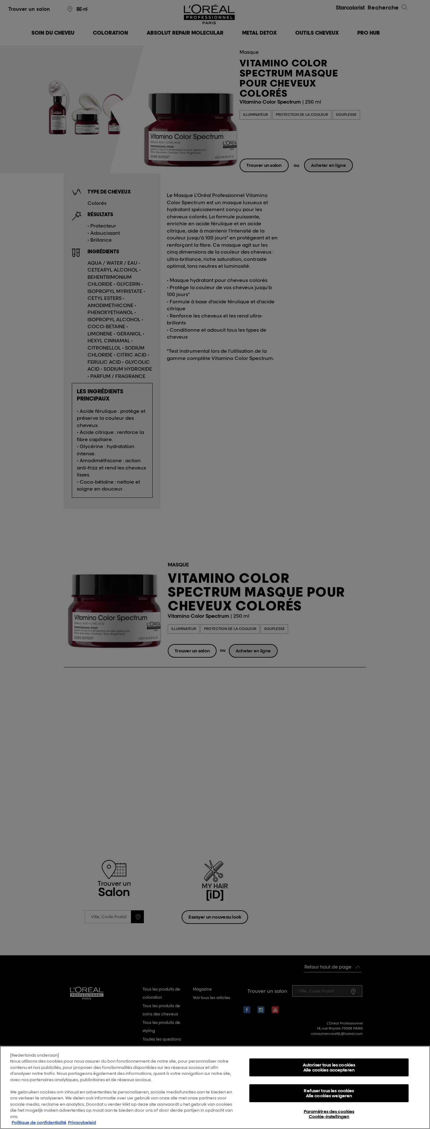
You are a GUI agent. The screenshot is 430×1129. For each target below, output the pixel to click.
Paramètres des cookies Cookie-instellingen (329, 1114)
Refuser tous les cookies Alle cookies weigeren (329, 1093)
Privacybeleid (82, 1122)
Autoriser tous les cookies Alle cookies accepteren (329, 1067)
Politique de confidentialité (39, 1122)
